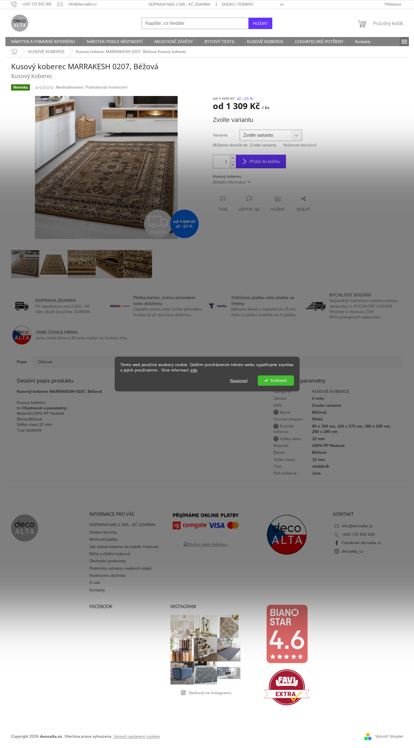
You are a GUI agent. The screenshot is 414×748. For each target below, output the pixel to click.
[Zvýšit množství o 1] (233, 158)
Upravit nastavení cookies (137, 736)
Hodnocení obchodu (107, 575)
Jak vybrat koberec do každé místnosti (123, 546)
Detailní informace (229, 182)
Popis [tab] (22, 361)
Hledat (260, 23)
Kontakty (97, 590)
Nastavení (239, 380)
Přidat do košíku (265, 161)
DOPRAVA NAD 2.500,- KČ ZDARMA (179, 4)
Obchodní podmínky (107, 561)
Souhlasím (278, 380)
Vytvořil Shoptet (389, 736)
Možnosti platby (103, 539)
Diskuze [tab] (45, 361)
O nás (94, 582)
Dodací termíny (238, 4)
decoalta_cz (352, 551)
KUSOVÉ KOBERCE (330, 391)
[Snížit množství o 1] (233, 165)
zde (193, 370)
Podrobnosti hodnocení (106, 87)
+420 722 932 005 (358, 534)
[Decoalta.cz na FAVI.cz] (287, 687)
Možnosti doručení (300, 145)
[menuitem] (43, 41)
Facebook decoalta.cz (361, 542)
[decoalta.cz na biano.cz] (286, 634)
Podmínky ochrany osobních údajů (120, 568)
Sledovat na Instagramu (209, 692)
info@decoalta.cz (357, 526)
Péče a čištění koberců (109, 553)
